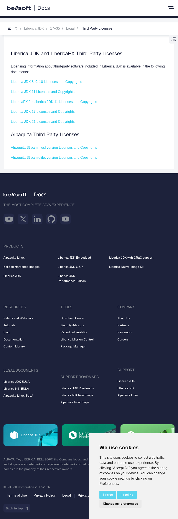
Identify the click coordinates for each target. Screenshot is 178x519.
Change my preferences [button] (120, 503)
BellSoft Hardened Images (21, 266)
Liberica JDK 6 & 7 (70, 266)
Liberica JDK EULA (16, 381)
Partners (123, 325)
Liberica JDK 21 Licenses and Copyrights (43, 121)
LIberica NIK (125, 388)
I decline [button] (127, 494)
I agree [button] (108, 494)
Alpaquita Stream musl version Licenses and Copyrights (54, 147)
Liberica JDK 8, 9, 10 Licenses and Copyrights (46, 82)
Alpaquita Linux (14, 257)
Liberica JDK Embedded (74, 257)
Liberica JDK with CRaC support (131, 257)
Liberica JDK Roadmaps (77, 388)
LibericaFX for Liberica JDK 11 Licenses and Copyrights (54, 102)
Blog (6, 332)
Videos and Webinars (18, 318)
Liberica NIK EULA (16, 388)
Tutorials (9, 325)
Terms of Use (17, 495)
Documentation (13, 339)
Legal (70, 28)
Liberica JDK (34, 28)
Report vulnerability (74, 332)
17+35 (55, 28)
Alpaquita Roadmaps (75, 402)
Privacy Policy (45, 495)
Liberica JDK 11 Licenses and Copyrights (42, 92)
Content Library (14, 346)
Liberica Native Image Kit (126, 266)
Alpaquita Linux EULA (18, 395)
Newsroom (124, 332)
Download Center (72, 318)
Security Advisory (72, 325)
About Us (123, 318)
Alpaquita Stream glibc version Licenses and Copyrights (54, 157)
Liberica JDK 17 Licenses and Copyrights (43, 111)
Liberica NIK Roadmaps (77, 395)
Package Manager (73, 346)
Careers (123, 339)
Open (9, 28)
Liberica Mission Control (77, 339)
